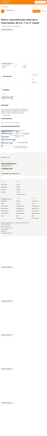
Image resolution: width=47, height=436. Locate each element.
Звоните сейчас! (6, 115)
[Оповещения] (44, 6)
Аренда (33, 198)
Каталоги (2, 181)
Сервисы (18, 181)
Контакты (34, 82)
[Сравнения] (37, 6)
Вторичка (18, 198)
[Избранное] (34, 6)
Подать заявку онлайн (23, 142)
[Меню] (2, 11)
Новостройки (3, 198)
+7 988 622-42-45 (6, 3)
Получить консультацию (40, 2)
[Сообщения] (41, 6)
